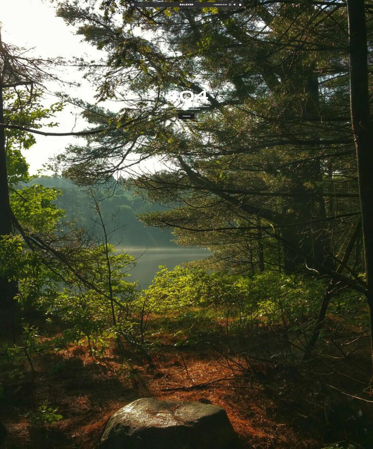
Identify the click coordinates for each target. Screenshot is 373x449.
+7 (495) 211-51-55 (220, 4)
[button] (132, 4)
